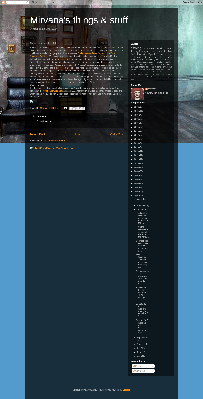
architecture (161, 60)
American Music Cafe (53, 91)
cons (151, 62)
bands (152, 51)
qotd (146, 77)
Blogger (126, 390)
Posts (138, 366)
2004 (136, 187)
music (160, 48)
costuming (135, 57)
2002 (136, 195)
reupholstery (160, 67)
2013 (136, 151)
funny (152, 74)
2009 (136, 167)
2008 (136, 171)
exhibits (133, 74)
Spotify (152, 54)
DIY (133, 54)
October (141, 209)
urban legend (167, 77)
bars (132, 72)
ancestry (159, 57)
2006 (136, 179)
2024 (136, 115)
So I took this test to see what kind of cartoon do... (142, 246)
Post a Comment (44, 121)
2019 (136, 127)
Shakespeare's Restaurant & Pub (93, 53)
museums (150, 67)
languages (143, 64)
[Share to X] (77, 108)
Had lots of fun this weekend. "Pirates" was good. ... (142, 293)
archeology (160, 69)
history (134, 64)
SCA (139, 62)
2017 (136, 135)
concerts (144, 62)
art (166, 69)
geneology (150, 60)
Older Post (117, 134)
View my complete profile (156, 93)
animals (145, 69)
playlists (167, 51)
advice (140, 69)
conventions (159, 62)
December (141, 199)
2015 (136, 143)
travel (169, 48)
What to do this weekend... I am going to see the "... (142, 310)
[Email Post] (65, 108)
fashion (169, 64)
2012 (136, 155)
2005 (136, 183)
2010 (136, 163)
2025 (136, 111)
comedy (151, 72)
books (161, 54)
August (140, 344)
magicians (134, 77)
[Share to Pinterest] (83, 108)
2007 (136, 175)
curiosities (158, 72)
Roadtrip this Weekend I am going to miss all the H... (142, 218)
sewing (136, 48)
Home (77, 134)
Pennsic (141, 54)
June (139, 352)
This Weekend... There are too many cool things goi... (142, 261)
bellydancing (143, 72)
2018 (136, 131)
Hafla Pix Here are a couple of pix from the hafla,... (142, 232)
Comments (140, 371)
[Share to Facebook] (80, 108)
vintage (168, 54)
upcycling (158, 77)
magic (170, 74)
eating (169, 72)
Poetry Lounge (139, 51)
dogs (165, 72)
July (139, 348)
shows (169, 67)
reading (151, 77)
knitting (142, 67)
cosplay (168, 57)
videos (153, 64)
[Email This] (71, 108)
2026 (136, 107)
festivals (141, 74)
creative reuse (137, 60)
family (133, 62)
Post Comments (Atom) (54, 140)
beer (136, 72)
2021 (136, 123)
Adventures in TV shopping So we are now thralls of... (142, 277)
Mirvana (152, 89)
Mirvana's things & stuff (79, 20)
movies (141, 77)
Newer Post (37, 134)
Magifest (134, 69)
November (142, 205)
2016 (136, 139)
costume (149, 48)
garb (159, 51)
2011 (136, 159)
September (142, 338)
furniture (134, 67)
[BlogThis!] (74, 108)
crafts (169, 60)
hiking (157, 74)
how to (163, 74)
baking (169, 69)
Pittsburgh (147, 57)
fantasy (160, 64)
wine (132, 79)
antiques (152, 69)
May (139, 356)
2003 (136, 191)
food (146, 74)
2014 (136, 147)
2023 (136, 119)
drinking (168, 62)
